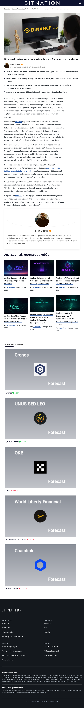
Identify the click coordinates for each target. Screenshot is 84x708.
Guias (46, 628)
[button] (80, 3)
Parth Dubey (40, 230)
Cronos (9, 393)
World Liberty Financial (16, 539)
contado (18, 195)
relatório (18, 121)
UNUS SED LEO (12, 441)
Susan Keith (11, 287)
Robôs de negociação (9, 646)
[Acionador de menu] (9, 3)
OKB (8, 490)
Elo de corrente (12, 588)
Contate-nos (6, 628)
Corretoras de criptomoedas (12, 651)
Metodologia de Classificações (12, 637)
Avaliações (47, 623)
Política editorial (7, 632)
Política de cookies (50, 655)
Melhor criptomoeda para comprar (14, 655)
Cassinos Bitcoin (7, 660)
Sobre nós (5, 623)
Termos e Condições (51, 646)
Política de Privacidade (52, 651)
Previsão (47, 632)
